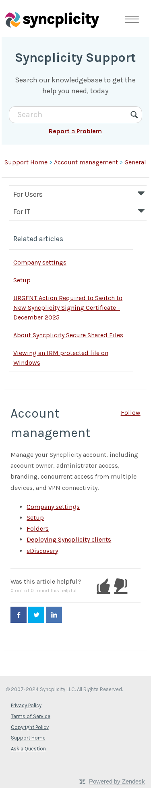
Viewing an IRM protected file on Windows (60, 357)
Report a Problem (75, 131)
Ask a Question (28, 749)
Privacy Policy (26, 705)
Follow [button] (131, 412)
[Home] (52, 19)
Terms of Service (30, 716)
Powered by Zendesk (117, 781)
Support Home (26, 162)
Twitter (36, 615)
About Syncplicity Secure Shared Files (68, 335)
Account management (86, 162)
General (135, 162)
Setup (22, 280)
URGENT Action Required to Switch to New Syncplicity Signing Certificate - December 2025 (67, 307)
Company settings (39, 262)
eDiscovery (42, 551)
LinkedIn (54, 615)
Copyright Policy (30, 727)
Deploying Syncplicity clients (69, 539)
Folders (38, 528)
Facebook (18, 615)
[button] (103, 586)
